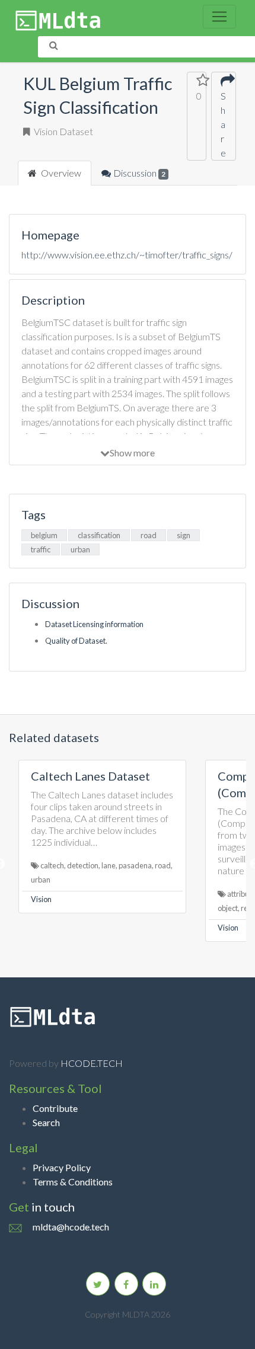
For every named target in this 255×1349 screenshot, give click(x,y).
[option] (102, 836)
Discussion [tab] (139, 172)
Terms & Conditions (73, 1181)
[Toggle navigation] (219, 16)
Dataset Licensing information (94, 624)
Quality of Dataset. (76, 640)
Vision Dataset (62, 131)
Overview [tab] (60, 172)
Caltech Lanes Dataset (90, 776)
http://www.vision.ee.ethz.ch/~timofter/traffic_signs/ (126, 254)
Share (223, 124)
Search (46, 1122)
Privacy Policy (62, 1167)
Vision (41, 899)
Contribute (55, 1108)
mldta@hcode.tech (71, 1226)
